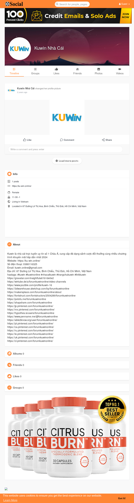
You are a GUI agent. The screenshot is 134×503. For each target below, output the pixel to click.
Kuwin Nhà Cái (49, 47)
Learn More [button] (10, 500)
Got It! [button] (122, 498)
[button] (72, 4)
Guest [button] (124, 3)
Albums (17, 353)
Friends (17, 364)
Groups (17, 387)
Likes (16, 376)
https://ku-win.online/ (21, 185)
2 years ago (22, 92)
